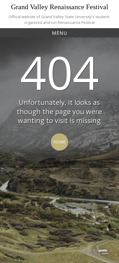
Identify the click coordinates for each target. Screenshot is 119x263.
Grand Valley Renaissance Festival (59, 7)
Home (59, 142)
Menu (59, 33)
